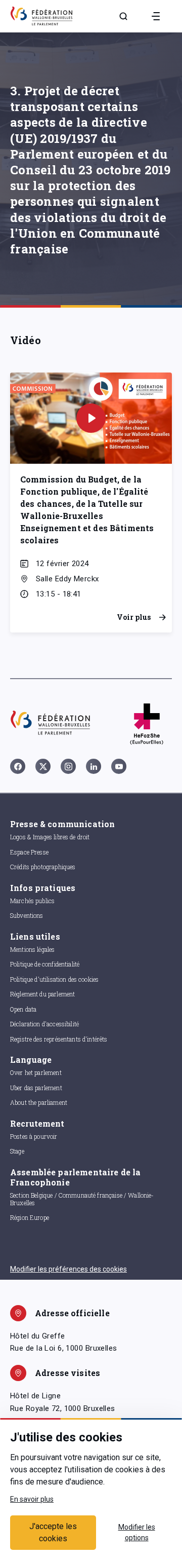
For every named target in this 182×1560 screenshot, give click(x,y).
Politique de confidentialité (44, 964)
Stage (17, 1151)
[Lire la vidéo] (91, 418)
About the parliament (38, 1102)
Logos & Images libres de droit (50, 837)
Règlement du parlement (42, 994)
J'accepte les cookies (53, 1532)
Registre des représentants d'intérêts (59, 1039)
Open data (23, 1009)
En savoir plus (32, 1499)
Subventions (26, 915)
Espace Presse (29, 852)
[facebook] (17, 766)
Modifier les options (136, 1532)
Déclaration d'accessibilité (44, 1024)
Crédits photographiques (42, 867)
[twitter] (43, 766)
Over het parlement (36, 1072)
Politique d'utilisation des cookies (54, 979)
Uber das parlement (36, 1088)
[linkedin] (93, 766)
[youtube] (118, 766)
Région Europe (29, 1217)
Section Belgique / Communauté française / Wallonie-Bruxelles (82, 1199)
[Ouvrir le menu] (156, 16)
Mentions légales (32, 949)
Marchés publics (32, 901)
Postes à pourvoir (34, 1136)
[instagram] (68, 766)
